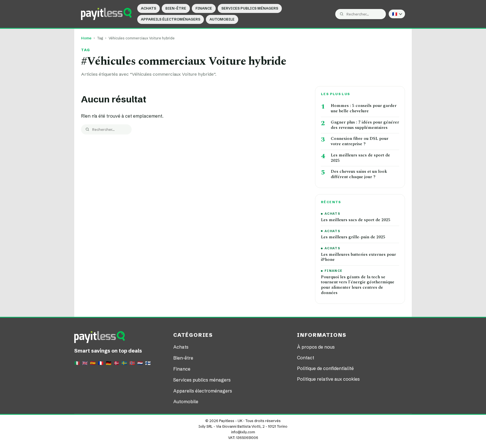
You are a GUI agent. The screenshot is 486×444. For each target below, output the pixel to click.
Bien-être (175, 8)
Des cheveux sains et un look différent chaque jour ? (359, 174)
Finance (203, 8)
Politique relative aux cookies (328, 379)
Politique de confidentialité (325, 368)
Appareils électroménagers (170, 19)
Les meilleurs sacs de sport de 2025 (360, 158)
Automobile (222, 19)
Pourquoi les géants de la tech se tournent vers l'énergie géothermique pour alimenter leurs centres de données (357, 285)
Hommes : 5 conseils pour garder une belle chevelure (364, 108)
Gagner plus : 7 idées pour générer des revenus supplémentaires (365, 125)
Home (86, 38)
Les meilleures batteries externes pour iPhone (358, 257)
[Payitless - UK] (106, 14)
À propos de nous (316, 347)
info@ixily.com (243, 432)
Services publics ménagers (249, 8)
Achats (148, 8)
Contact (305, 357)
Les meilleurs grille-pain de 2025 (353, 237)
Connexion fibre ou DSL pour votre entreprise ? (359, 141)
